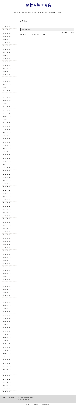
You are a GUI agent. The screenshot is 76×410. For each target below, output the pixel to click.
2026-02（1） (7, 42)
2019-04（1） (7, 305)
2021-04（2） (7, 228)
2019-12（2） (7, 279)
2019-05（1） (7, 302)
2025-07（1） (7, 65)
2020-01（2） (7, 276)
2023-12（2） (7, 126)
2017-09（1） (7, 366)
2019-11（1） (7, 283)
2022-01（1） (7, 199)
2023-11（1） (7, 129)
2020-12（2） (7, 241)
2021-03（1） (7, 231)
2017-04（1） (7, 382)
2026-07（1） (7, 30)
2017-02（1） (7, 388)
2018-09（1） (7, 328)
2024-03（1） (7, 116)
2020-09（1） (7, 251)
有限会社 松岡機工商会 (35, 404)
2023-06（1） (7, 145)
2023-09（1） (7, 135)
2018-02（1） (7, 350)
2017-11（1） (7, 360)
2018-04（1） (7, 344)
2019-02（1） (7, 311)
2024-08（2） (7, 100)
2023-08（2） (7, 139)
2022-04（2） (7, 190)
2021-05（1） (7, 225)
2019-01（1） (7, 315)
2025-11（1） (7, 52)
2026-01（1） (7, 46)
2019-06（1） (7, 299)
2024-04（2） (7, 113)
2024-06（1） (7, 106)
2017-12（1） (7, 356)
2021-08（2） (7, 215)
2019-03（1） (7, 308)
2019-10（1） (7, 286)
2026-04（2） (7, 36)
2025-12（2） (7, 49)
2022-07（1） (7, 180)
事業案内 (30, 12)
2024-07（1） (7, 103)
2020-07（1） (7, 257)
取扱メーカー (37, 12)
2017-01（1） (7, 392)
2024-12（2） (7, 87)
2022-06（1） (7, 183)
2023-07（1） (7, 142)
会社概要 (24, 12)
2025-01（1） (7, 84)
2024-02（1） (7, 119)
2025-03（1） (7, 78)
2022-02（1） (7, 196)
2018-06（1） (7, 337)
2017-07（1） (7, 372)
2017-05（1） (7, 379)
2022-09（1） (7, 174)
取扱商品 (44, 12)
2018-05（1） (7, 340)
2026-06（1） (7, 33)
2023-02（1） (7, 158)
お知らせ (59, 12)
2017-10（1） (7, 363)
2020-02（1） (7, 273)
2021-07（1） (7, 219)
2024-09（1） (7, 97)
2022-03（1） (7, 193)
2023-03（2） (7, 155)
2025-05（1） (7, 71)
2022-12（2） (7, 164)
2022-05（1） (7, 187)
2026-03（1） (7, 39)
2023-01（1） (7, 161)
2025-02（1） (7, 81)
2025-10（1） (7, 55)
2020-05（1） (7, 263)
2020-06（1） (7, 260)
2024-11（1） (7, 90)
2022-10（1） (7, 171)
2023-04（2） (7, 151)
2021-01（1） (7, 238)
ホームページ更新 (26, 29)
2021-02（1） (7, 235)
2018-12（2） (7, 318)
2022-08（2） (7, 177)
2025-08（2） (7, 62)
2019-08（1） (7, 292)
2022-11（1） (7, 167)
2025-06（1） (7, 68)
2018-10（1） (7, 324)
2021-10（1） (7, 209)
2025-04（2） (7, 74)
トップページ (17, 12)
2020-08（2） (7, 254)
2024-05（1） (7, 110)
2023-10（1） (7, 132)
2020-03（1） (7, 270)
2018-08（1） (7, 331)
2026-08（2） (7, 26)
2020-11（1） (7, 244)
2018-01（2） (7, 353)
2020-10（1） (7, 247)
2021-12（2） (7, 203)
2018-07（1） (7, 334)
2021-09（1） (7, 212)
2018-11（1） (7, 321)
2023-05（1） (7, 148)
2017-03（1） (7, 385)
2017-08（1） (7, 369)
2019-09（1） (7, 289)
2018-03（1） (7, 347)
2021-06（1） (7, 222)
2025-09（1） (7, 58)
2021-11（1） (7, 206)
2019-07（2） (7, 295)
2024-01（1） (7, 123)
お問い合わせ (51, 12)
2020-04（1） (7, 267)
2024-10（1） (7, 94)
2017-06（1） (7, 376)
